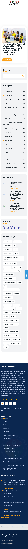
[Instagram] (6, 403)
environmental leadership (12, 271)
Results (15, 144)
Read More (7, 59)
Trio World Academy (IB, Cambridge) (10, 517)
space (6, 316)
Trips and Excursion (15, 168)
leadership (7, 294)
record (19, 309)
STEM (15, 152)
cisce (16, 253)
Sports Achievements (15, 148)
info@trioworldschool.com (12, 491)
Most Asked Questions (10, 448)
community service (10, 263)
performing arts (9, 301)
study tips (7, 339)
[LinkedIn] (10, 403)
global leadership (9, 278)
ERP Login (6, 432)
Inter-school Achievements (11, 445)
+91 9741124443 (8, 496)
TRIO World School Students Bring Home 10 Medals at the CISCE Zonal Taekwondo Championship (16, 195)
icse (19, 282)
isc (5, 286)
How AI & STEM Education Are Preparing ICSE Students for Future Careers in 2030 (17, 206)
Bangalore (15, 103)
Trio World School (21, 535)
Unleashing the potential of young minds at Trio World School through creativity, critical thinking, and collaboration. (13, 49)
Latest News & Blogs (9, 451)
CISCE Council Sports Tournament (13, 465)
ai (14, 246)
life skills (16, 294)
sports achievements (11, 320)
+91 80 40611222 (8, 493)
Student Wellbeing (15, 164)
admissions (7, 246)
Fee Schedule (7, 438)
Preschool (7, 305)
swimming (16, 339)
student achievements (11, 332)
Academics (15, 92)
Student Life (15, 160)
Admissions (15, 95)
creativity (7, 267)
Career (5, 421)
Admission (17, 242)
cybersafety (17, 267)
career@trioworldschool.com (13, 512)
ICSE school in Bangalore (15, 129)
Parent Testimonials (9, 435)
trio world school (15, 343)
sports (13, 316)
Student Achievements (15, 156)
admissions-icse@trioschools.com (14, 503)
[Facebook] (2, 403)
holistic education (9, 282)
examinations (8, 275)
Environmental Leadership (15, 111)
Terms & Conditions (13, 539)
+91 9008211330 (8, 505)
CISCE (23, 376)
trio (5, 343)
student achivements (11, 335)
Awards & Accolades (9, 462)
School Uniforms (8, 442)
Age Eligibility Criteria (9, 469)
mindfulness (8, 297)
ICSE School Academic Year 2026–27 (14, 124)
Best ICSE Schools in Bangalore (8, 542)
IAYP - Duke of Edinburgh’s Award (13, 458)
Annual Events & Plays (9, 455)
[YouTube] (14, 403)
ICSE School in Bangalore (7, 540)
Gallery (5, 425)
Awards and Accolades (15, 99)
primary (16, 305)
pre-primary (15, 140)
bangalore (7, 249)
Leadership (15, 137)
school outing (16, 313)
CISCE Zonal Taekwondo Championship (11, 258)
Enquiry (26, 274)
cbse (15, 249)
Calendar (6, 428)
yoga (5, 347)
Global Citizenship (15, 115)
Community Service (15, 107)
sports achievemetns (11, 324)
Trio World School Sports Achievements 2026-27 (16, 184)
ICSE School (15, 119)
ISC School (15, 133)
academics (7, 242)
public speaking (9, 309)
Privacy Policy (4, 539)
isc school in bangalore (11, 290)
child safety (8, 253)
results (6, 313)
